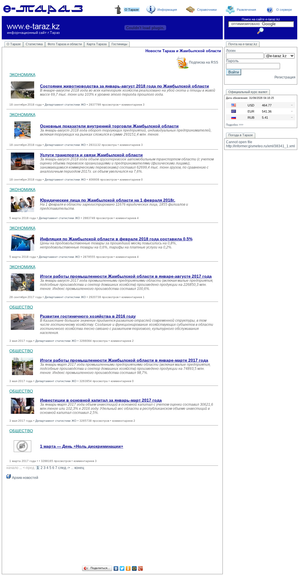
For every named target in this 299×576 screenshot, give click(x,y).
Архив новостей (24, 478)
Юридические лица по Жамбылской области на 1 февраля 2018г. (107, 200)
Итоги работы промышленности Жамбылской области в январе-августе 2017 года (126, 276)
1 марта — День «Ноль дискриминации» (81, 446)
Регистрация (284, 77)
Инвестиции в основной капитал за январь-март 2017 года (101, 400)
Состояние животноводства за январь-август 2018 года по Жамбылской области (124, 86)
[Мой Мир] (134, 568)
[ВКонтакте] (116, 568)
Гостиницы (119, 44)
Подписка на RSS (203, 62)
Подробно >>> (234, 124)
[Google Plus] (141, 568)
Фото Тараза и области (65, 44)
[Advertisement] (112, 523)
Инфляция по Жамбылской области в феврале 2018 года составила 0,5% (116, 239)
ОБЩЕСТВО (21, 307)
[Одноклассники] (128, 568)
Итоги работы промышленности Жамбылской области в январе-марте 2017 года (124, 360)
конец (79, 468)
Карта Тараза (97, 44)
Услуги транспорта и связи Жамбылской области (91, 155)
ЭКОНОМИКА (22, 74)
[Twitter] (122, 568)
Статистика (34, 44)
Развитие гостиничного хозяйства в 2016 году (88, 316)
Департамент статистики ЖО (65, 104)
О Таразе (14, 44)
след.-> (64, 468)
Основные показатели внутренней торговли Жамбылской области (109, 126)
